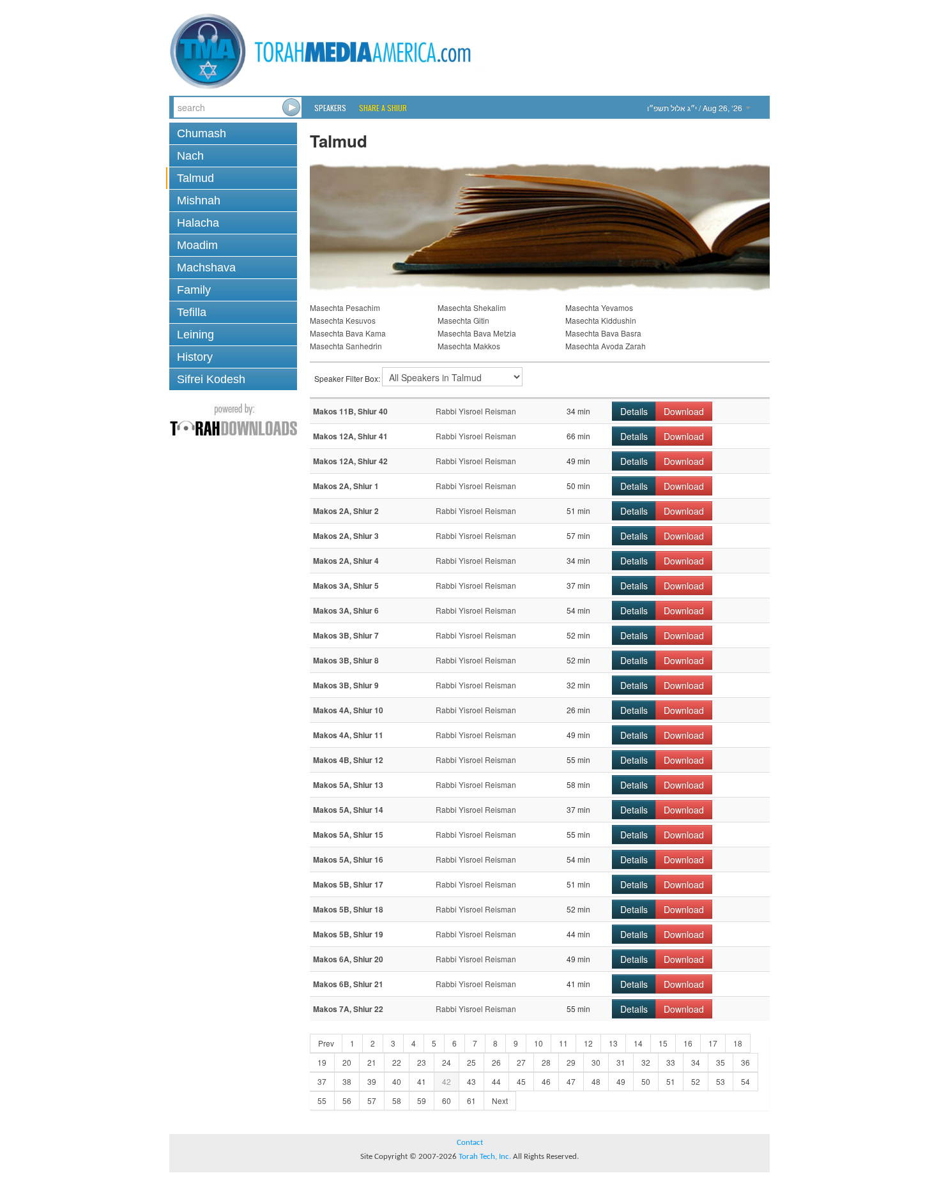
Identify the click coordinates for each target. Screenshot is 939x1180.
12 (588, 1043)
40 (396, 1081)
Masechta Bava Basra (603, 333)
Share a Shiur (383, 107)
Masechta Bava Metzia (477, 333)
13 (613, 1043)
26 (496, 1062)
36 (745, 1062)
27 (521, 1062)
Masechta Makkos (469, 345)
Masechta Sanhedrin (346, 345)
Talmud (195, 178)
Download (684, 411)
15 (663, 1043)
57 (371, 1100)
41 (421, 1081)
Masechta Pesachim (345, 307)
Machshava (206, 267)
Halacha (198, 222)
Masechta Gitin (463, 320)
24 (446, 1062)
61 (471, 1100)
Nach (190, 155)
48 (596, 1081)
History (195, 357)
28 (546, 1062)
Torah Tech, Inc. (485, 1157)
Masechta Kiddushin (600, 320)
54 (745, 1081)
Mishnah (198, 200)
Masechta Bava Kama (348, 333)
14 (638, 1043)
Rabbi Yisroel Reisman (476, 410)
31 (620, 1062)
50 (645, 1081)
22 (396, 1062)
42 (446, 1081)
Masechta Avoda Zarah (605, 345)
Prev (326, 1043)
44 (496, 1081)
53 (720, 1081)
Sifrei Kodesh (211, 379)
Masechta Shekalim (472, 307)
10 (538, 1043)
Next (500, 1100)
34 (695, 1062)
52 (695, 1081)
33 (670, 1062)
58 (396, 1100)
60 (446, 1100)
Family (194, 290)
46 (546, 1081)
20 (346, 1062)
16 (687, 1043)
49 (620, 1081)
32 (645, 1062)
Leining (195, 334)
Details (634, 411)
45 (521, 1081)
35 (720, 1062)
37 (321, 1081)
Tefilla (191, 312)
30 (596, 1062)
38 (346, 1081)
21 (371, 1062)
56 (346, 1100)
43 (471, 1081)
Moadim (197, 245)
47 (571, 1081)
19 (321, 1062)
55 (321, 1100)
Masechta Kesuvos (343, 320)
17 (712, 1043)
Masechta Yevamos (599, 307)
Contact (470, 1142)
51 (670, 1081)
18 (737, 1043)
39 (371, 1081)
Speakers (330, 107)
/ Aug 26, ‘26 (695, 107)
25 (471, 1062)
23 (421, 1062)
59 (421, 1100)
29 (571, 1062)
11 (563, 1043)
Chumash (201, 133)
